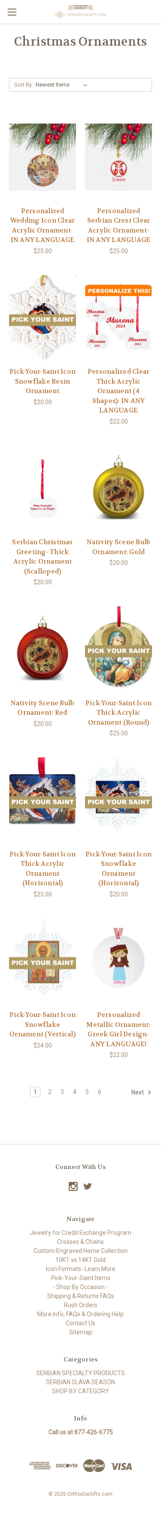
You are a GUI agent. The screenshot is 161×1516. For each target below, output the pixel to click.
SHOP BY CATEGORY (80, 1391)
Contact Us (80, 1323)
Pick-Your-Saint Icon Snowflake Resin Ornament (42, 381)
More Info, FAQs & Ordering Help (80, 1314)
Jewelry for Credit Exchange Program (80, 1232)
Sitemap (80, 1332)
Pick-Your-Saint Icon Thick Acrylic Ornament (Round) (118, 713)
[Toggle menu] (12, 12)
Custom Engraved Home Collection (80, 1250)
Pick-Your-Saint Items (80, 1277)
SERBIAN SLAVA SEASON (80, 1382)
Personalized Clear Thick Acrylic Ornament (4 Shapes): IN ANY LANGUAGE (119, 391)
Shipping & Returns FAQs (80, 1296)
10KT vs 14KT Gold (80, 1259)
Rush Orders (80, 1305)
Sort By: (23, 84)
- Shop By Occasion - (80, 1286)
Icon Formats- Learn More (80, 1268)
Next (138, 1092)
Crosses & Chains (80, 1241)
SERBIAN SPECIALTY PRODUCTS (80, 1373)
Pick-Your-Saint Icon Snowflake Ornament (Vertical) (42, 1025)
